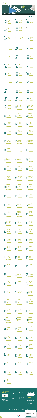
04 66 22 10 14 (6, 402)
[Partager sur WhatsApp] (31, 16)
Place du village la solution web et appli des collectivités (15, 409)
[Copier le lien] (33, 16)
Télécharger (9, 23)
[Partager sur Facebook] (27, 16)
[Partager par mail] (29, 16)
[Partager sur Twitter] (25, 16)
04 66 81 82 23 (13, 398)
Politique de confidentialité (30, 414)
